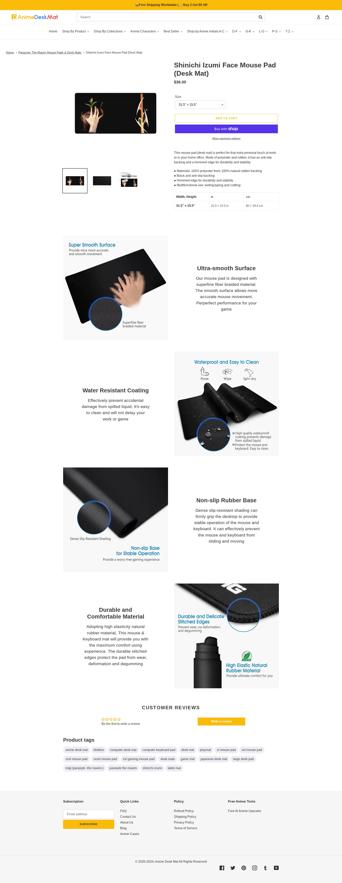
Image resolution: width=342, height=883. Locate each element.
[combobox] (171, 17)
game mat (188, 759)
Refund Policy (184, 811)
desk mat (187, 750)
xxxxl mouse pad (105, 759)
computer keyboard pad (158, 750)
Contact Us (128, 816)
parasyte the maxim (123, 768)
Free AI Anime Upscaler (244, 811)
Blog (123, 828)
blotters (99, 750)
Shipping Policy (185, 816)
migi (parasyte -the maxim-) (85, 768)
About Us (126, 822)
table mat (174, 768)
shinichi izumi (152, 768)
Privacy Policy (184, 822)
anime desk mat (77, 750)
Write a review (221, 721)
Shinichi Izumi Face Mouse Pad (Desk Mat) (114, 52)
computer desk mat (123, 750)
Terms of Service (185, 828)
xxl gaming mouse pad (139, 759)
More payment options (226, 138)
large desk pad (243, 759)
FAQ (123, 811)
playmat (205, 750)
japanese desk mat (213, 759)
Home (10, 52)
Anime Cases (129, 834)
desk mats (168, 759)
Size (178, 96)
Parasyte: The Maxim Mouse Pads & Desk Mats (49, 52)
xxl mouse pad (252, 750)
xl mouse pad (226, 750)
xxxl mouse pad (76, 759)
